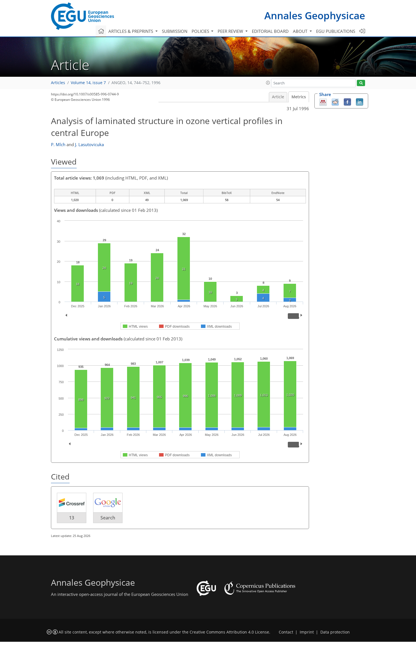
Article (278, 96)
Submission (174, 31)
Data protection (335, 632)
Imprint (307, 632)
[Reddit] (335, 102)
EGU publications (335, 31)
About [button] (300, 31)
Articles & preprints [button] (131, 31)
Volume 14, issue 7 (88, 82)
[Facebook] (347, 102)
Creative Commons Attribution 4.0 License (229, 632)
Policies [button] (201, 31)
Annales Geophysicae (314, 15)
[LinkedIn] (359, 102)
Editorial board (270, 31)
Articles (58, 82)
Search (107, 518)
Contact (286, 632)
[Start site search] (361, 83)
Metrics (298, 96)
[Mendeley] (323, 102)
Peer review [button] (231, 31)
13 (71, 518)
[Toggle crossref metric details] (71, 502)
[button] (268, 82)
